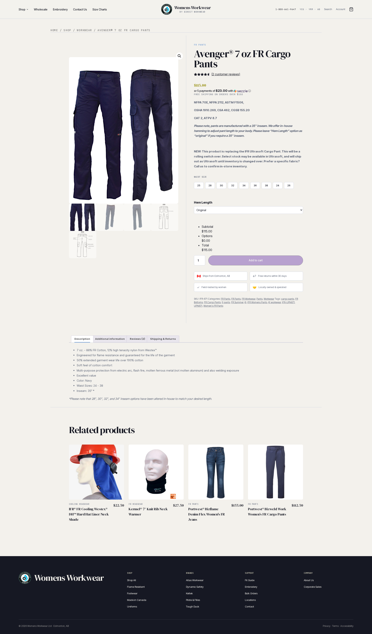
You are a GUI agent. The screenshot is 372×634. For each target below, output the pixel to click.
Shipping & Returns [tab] (163, 338)
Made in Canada (136, 599)
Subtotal (207, 227)
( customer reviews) (225, 74)
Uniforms (132, 606)
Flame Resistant (136, 586)
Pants (260, 298)
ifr (245, 302)
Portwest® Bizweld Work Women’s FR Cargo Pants (267, 512)
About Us (309, 580)
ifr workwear (274, 302)
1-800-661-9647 (286, 9)
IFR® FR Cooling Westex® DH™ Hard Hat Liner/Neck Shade (89, 514)
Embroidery (251, 586)
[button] (179, 55)
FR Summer (237, 302)
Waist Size (200, 177)
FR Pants (225, 298)
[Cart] (351, 9)
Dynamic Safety (195, 586)
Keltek (189, 593)
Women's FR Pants (213, 305)
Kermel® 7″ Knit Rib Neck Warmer (148, 512)
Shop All (131, 580)
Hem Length (203, 202)
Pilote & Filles (193, 599)
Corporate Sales (312, 586)
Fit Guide (249, 580)
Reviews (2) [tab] (137, 338)
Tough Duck (192, 606)
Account (340, 9)
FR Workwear (248, 298)
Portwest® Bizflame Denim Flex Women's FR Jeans (206, 514)
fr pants (226, 302)
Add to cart (256, 260)
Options (207, 236)
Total (205, 245)
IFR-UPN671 (288, 302)
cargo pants (287, 298)
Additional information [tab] (110, 338)
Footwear (132, 593)
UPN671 (198, 305)
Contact (249, 606)
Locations (250, 599)
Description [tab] (82, 338)
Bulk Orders (251, 593)
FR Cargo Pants (212, 302)
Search (328, 9)
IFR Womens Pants (257, 302)
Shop (22, 9)
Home (54, 30)
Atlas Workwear (194, 580)
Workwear (84, 30)
